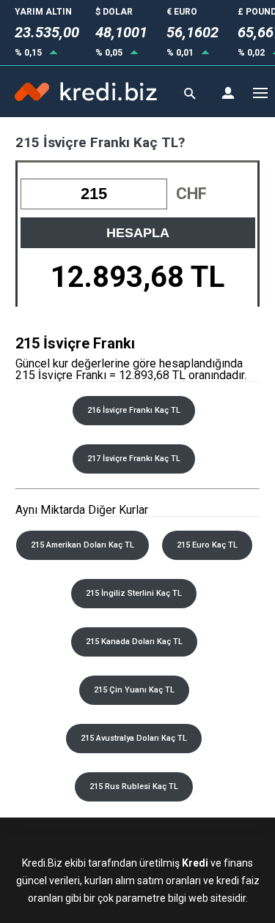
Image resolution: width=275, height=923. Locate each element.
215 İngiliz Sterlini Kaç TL (134, 593)
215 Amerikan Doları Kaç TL (82, 545)
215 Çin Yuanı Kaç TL (134, 690)
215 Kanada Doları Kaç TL (134, 641)
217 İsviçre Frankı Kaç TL (133, 458)
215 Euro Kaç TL (207, 545)
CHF (191, 193)
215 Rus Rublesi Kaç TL (133, 786)
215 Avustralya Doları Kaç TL (134, 738)
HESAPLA (137, 232)
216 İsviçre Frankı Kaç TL (133, 410)
